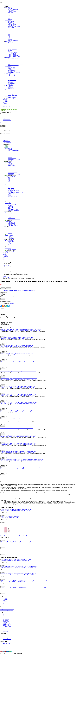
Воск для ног (10, 69)
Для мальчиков (11, 88)
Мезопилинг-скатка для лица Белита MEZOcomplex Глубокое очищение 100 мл (16, 428)
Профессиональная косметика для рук (15, 64)
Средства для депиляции (13, 55)
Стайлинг (10, 15)
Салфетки (10, 84)
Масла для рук (10, 59)
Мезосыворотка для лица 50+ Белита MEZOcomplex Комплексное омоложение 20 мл (17, 436)
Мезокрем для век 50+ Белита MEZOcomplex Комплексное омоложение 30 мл (16, 354)
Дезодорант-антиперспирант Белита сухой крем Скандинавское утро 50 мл (15, 510)
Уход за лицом (8, 20)
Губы (9, 36)
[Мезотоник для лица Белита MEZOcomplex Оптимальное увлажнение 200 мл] (19, 290)
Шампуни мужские (11, 94)
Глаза (9, 35)
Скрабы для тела (11, 44)
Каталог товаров (6, 5)
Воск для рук (10, 60)
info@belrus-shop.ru (7, 268)
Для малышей (10, 86)
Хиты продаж (5, 101)
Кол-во (1, 295)
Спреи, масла (10, 12)
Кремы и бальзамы (11, 67)
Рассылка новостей (7, 639)
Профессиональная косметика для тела (15, 47)
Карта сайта (5, 631)
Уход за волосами (8, 7)
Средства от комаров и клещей (14, 56)
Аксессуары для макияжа (13, 40)
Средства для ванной (12, 54)
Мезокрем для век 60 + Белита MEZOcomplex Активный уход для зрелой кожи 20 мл (17, 452)
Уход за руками (8, 57)
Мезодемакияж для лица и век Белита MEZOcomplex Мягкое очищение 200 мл (16, 338)
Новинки (5, 100)
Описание (5, 476)
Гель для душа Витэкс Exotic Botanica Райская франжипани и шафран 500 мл (16, 542)
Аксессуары (10, 19)
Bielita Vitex (12, 303)
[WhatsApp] (6, 306)
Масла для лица (11, 22)
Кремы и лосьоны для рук (13, 58)
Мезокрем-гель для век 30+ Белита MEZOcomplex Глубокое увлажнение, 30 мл (16, 411)
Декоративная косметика (10, 32)
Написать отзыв (8, 286)
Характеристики (6, 477)
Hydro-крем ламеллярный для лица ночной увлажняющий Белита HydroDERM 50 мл (17, 574)
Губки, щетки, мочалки (12, 52)
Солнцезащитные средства (13, 53)
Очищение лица (11, 30)
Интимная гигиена (11, 83)
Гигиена (7, 79)
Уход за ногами (8, 66)
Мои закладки (6, 638)
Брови (9, 34)
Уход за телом (8, 41)
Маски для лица (11, 27)
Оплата (4, 105)
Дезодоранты (10, 82)
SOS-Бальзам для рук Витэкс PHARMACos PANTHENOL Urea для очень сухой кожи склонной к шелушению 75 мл (24, 581)
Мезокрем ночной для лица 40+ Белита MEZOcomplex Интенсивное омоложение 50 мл (18, 395)
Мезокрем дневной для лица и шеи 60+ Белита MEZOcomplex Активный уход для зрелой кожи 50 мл (21, 460)
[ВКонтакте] (1, 306)
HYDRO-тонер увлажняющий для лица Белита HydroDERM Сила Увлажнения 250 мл (18, 567)
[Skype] (8, 306)
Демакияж (10, 39)
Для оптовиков (6, 602)
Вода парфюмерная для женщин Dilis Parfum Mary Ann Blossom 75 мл (14, 535)
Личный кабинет (6, 635)
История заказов (6, 636)
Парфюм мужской (11, 76)
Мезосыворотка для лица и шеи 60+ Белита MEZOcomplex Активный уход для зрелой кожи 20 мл (20, 330)
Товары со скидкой (7, 604)
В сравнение (8, 288)
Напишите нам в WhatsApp (6, 0)
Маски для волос (11, 10)
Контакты (5, 104)
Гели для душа (10, 46)
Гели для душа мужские (12, 95)
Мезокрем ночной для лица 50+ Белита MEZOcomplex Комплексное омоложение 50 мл (18, 403)
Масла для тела (11, 43)
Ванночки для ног (11, 71)
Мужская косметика (9, 89)
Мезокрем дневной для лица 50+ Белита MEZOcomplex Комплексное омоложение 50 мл (18, 379)
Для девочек (10, 87)
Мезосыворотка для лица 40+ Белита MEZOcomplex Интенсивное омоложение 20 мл (17, 444)
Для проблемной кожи (12, 29)
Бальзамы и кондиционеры (13, 9)
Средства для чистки (12, 97)
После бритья (10, 92)
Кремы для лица (11, 21)
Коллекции (5, 99)
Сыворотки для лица (12, 24)
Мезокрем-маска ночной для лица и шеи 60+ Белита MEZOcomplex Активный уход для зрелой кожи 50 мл (22, 468)
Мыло (9, 81)
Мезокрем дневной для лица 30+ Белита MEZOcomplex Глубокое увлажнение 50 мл (17, 362)
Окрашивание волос (12, 16)
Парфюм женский (11, 75)
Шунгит (9, 51)
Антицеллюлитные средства (13, 45)
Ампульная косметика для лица (14, 26)
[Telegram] (9, 306)
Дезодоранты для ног (12, 70)
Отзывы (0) (5, 478)
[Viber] (4, 306)
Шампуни (10, 8)
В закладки (3, 288)
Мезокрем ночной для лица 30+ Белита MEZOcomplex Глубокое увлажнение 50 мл (17, 387)
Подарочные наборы (9, 98)
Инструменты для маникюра (13, 65)
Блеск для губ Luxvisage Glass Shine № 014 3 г (9, 517)
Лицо (9, 37)
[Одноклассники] (3, 306)
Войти (4, 137)
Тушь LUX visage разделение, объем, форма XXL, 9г (11, 549)
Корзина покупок (6, 119)
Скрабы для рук (11, 62)
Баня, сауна (10, 50)
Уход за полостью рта (12, 80)
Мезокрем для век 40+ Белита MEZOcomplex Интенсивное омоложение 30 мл (16, 346)
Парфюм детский (11, 74)
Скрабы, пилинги (11, 68)
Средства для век (11, 23)
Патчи (9, 28)
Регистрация (5, 115)
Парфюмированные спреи (13, 77)
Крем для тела (10, 42)
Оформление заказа (7, 120)
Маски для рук (11, 61)
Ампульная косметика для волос (14, 13)
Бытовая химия (8, 96)
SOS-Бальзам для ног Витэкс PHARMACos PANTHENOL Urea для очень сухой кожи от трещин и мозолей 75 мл (23, 588)
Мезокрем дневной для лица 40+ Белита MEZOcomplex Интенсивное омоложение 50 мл (18, 371)
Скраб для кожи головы (12, 14)
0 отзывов (2, 286)
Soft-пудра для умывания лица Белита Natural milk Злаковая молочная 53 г (15, 560)
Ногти (9, 38)
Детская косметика (9, 85)
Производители (6, 603)
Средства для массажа (12, 49)
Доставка (5, 103)
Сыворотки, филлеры (12, 11)
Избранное (5, 117)
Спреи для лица (11, 25)
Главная (4, 276)
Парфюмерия (8, 73)
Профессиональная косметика (14, 17)
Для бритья (10, 91)
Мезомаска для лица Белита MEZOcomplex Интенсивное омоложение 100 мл (16, 419)
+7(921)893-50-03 (6, 265)
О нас (4, 102)
